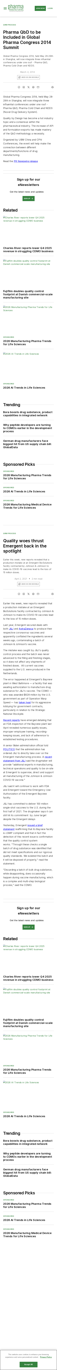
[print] (52, 87)
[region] (28, 1360)
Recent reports (11, 720)
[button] (5, 8)
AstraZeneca (26, 628)
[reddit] (33, 87)
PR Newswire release (26, 161)
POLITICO (9, 749)
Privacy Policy (46, 1357)
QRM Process (9, 25)
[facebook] (19, 87)
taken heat (25, 702)
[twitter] (28, 87)
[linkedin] (23, 87)
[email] (38, 87)
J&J (11, 628)
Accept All (28, 1364)
